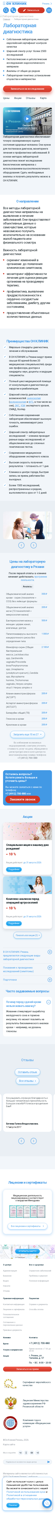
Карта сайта (9, 1444)
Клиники (7, 1338)
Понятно (13, 1505)
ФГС (31, 401)
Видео (6, 1281)
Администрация (10, 1271)
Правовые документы (12, 1330)
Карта (43, 98)
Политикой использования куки (25, 1492)
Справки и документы (38, 1304)
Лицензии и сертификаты (14, 1309)
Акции (17, 98)
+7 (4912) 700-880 (27, 758)
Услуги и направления (12, 1350)
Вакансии (7, 1276)
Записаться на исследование (27, 88)
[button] (21, 545)
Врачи (5, 1344)
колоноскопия (18, 401)
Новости (6, 1286)
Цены (6, 98)
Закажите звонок (22, 799)
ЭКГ (17, 405)
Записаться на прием (27, 1369)
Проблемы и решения (38, 1276)
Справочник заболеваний (40, 1271)
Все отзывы (26, 1080)
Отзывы (30, 98)
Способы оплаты (36, 1309)
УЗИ (23, 405)
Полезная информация (39, 1281)
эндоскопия (34, 398)
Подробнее (14, 869)
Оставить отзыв (27, 1072)
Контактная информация (13, 1304)
